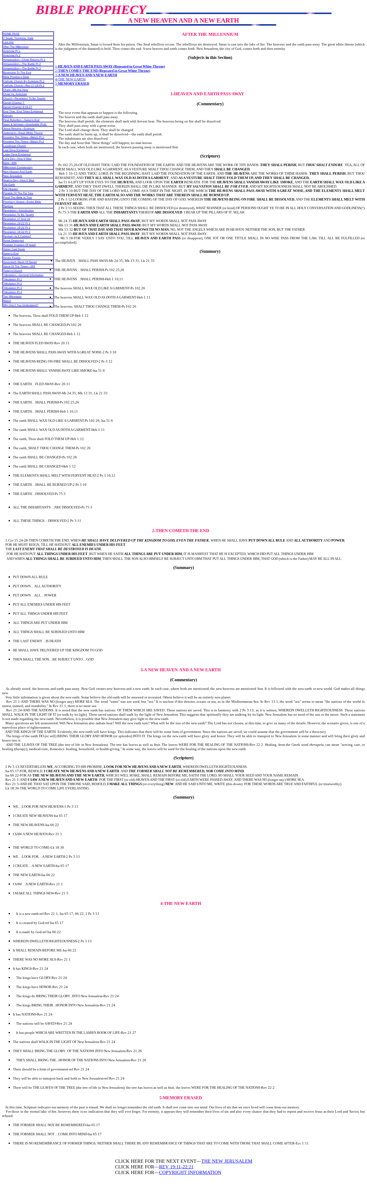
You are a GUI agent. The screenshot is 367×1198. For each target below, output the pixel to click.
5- (72, 84)
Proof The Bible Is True (17, 197)
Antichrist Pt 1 (11, 51)
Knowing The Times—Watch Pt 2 (23, 141)
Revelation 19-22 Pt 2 (16, 227)
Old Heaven (10, 188)
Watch (7, 300)
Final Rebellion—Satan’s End (21, 119)
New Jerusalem (12, 175)
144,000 (8, 42)
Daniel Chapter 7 (14, 102)
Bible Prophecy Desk (16, 76)
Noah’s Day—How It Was (18, 180)
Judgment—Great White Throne (23, 132)
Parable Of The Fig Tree (18, 193)
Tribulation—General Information (23, 274)
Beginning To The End (17, 72)
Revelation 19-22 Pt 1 (16, 223)
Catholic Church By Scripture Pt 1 (24, 81)
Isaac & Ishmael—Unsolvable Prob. (25, 124)
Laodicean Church (14, 145)
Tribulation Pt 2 (12, 283)
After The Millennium (15, 46)
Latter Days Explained (17, 154)
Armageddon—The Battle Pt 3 (22, 68)
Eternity (8, 115)
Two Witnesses (12, 296)
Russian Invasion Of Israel (19, 244)
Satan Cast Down (14, 249)
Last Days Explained (16, 150)
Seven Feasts (11, 257)
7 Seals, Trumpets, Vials (18, 38)
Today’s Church (12, 270)
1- (110, 66)
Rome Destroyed (13, 240)
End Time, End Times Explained (23, 111)
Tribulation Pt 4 (12, 292)
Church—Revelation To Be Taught (24, 98)
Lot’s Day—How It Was (17, 158)
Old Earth (9, 184)
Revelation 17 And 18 (16, 218)
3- (86, 75)
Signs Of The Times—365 (19, 266)
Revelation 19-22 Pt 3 (16, 231)
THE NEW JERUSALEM (226, 1161)
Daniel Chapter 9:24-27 (17, 107)
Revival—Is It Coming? (17, 236)
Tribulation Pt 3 (12, 287)
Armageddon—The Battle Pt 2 (22, 63)
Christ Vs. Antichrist (15, 94)
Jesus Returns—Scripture (19, 128)
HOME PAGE (11, 33)
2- (102, 71)
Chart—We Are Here (15, 89)
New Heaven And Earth (17, 171)
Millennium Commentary (18, 167)
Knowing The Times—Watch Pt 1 (23, 137)
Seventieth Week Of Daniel (20, 262)
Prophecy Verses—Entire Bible (22, 201)
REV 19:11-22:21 (176, 1166)
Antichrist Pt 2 (11, 55)
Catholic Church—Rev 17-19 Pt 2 (23, 85)
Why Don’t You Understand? (20, 305)
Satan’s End (11, 253)
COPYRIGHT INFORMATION (190, 1172)
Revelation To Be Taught (18, 214)
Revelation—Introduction (18, 210)
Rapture (8, 206)
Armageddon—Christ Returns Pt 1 (24, 59)
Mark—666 (10, 162)
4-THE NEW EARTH (70, 79)
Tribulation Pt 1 (12, 279)
